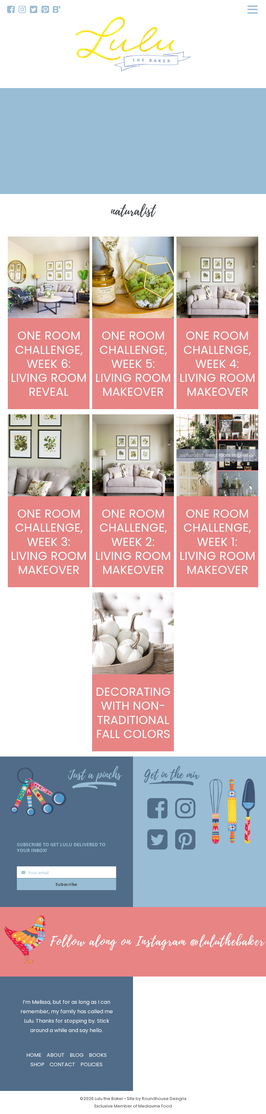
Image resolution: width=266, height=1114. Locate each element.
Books (98, 1055)
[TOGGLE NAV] (253, 9)
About (56, 1055)
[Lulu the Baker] (133, 46)
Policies (91, 1064)
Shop (37, 1064)
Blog (77, 1055)
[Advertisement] (133, 141)
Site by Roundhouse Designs (157, 1098)
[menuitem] (11, 9)
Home (34, 1055)
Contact (62, 1064)
